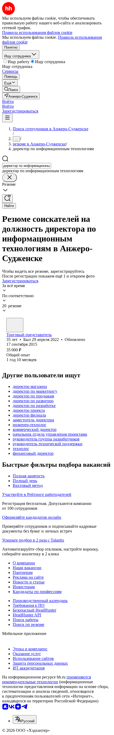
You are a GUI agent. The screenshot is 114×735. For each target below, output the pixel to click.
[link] (11, 89)
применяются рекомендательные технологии (46, 679)
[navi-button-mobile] (7, 118)
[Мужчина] (14, 325)
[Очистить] (9, 177)
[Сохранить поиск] (7, 198)
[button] (8, 101)
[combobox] (26, 165)
